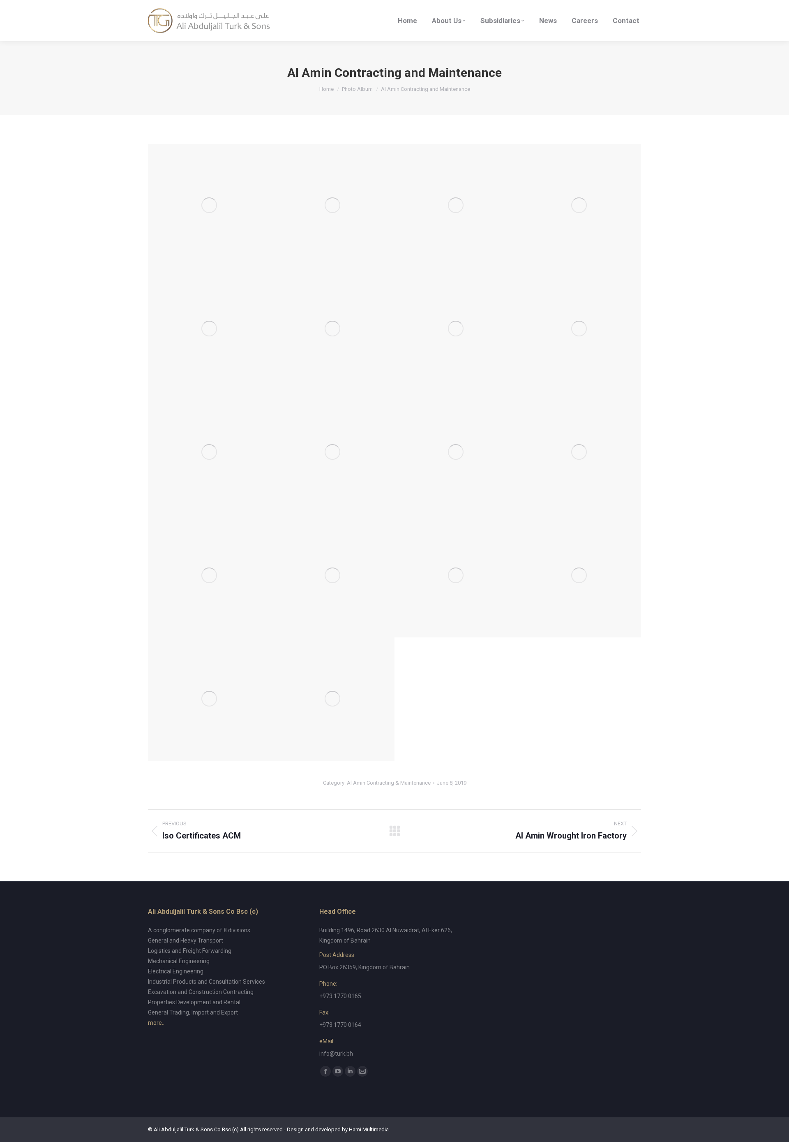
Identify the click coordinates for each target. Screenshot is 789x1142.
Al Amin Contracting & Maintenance (389, 783)
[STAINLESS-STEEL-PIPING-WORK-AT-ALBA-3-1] (332, 699)
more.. (156, 1022)
